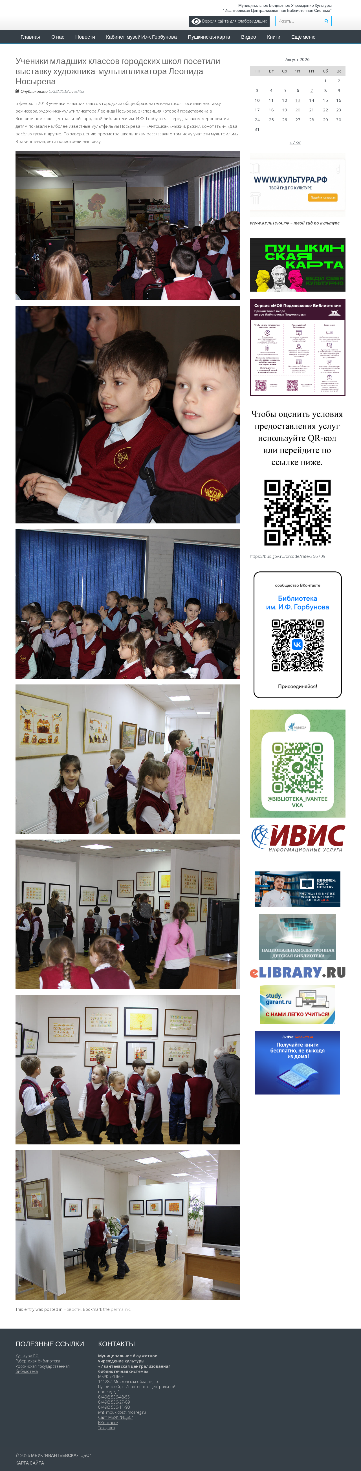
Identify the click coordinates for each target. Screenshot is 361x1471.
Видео (248, 37)
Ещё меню (303, 37)
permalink (120, 1309)
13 (297, 100)
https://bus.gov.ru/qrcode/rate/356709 (287, 556)
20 (297, 110)
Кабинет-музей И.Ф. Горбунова (141, 37)
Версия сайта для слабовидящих (234, 21)
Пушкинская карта (209, 37)
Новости (85, 37)
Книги (273, 37)
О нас (57, 37)
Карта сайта (30, 1462)
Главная (30, 37)
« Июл (295, 142)
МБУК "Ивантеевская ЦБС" (61, 1455)
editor (79, 91)
